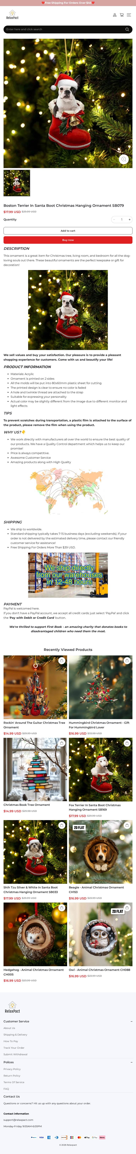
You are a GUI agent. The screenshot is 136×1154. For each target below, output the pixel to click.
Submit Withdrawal (15, 1054)
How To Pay (11, 1041)
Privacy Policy (12, 1069)
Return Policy (12, 1075)
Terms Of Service (14, 1082)
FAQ (6, 1088)
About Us (9, 1028)
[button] (128, 14)
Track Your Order (14, 1047)
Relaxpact (72, 1145)
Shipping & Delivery (15, 1034)
